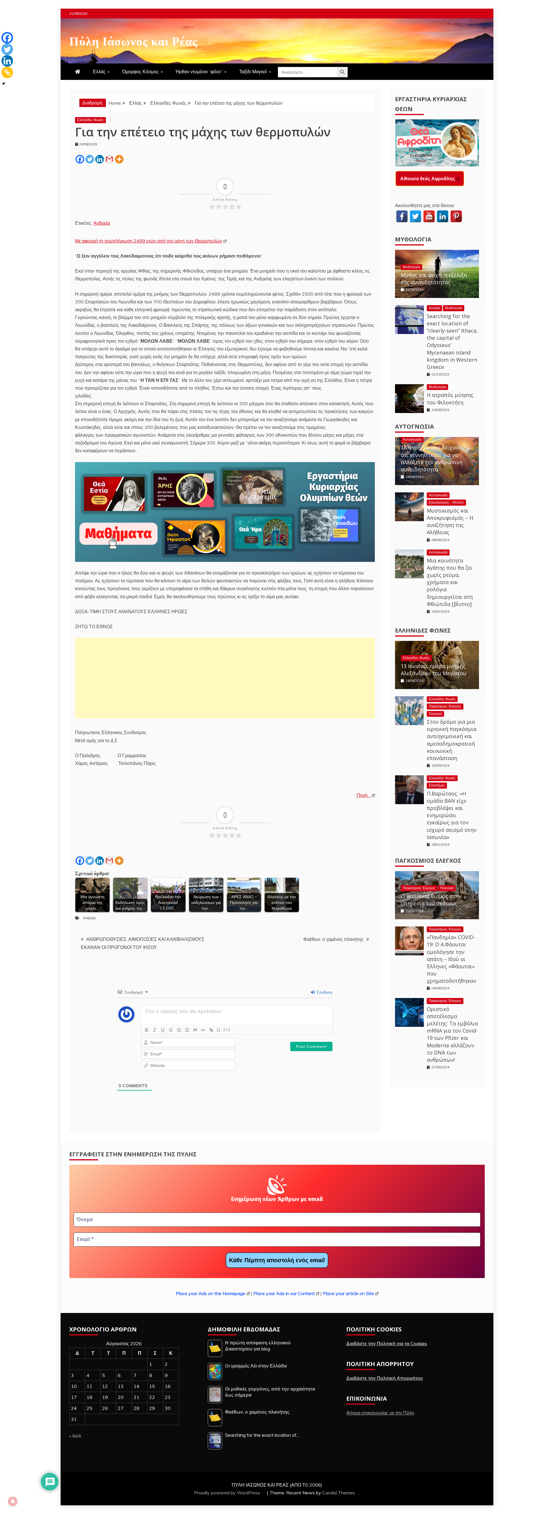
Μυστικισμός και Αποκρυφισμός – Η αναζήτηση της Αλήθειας (450, 521)
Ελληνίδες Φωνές (90, 120)
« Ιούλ (75, 1436)
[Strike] (171, 1030)
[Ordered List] (179, 1030)
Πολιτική (435, 714)
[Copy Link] (7, 72)
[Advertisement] (225, 678)
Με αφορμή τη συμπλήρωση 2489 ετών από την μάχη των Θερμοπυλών (148, 241)
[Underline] (163, 1030)
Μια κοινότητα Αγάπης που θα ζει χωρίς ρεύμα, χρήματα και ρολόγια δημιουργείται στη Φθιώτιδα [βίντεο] (450, 582)
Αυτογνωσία (414, 426)
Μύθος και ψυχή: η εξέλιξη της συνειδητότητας (434, 278)
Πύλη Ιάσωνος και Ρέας (133, 40)
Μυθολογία (413, 239)
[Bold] (147, 1030)
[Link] (211, 1030)
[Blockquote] (195, 1030)
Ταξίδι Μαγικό (253, 71)
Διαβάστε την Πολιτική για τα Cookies (386, 1343)
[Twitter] (89, 159)
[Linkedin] (99, 159)
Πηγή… (364, 795)
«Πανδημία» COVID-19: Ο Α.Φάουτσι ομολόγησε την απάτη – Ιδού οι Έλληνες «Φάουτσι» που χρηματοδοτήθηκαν (451, 959)
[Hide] (3, 83)
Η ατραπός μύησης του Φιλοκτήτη (450, 398)
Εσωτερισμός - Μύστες (446, 502)
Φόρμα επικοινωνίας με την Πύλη (380, 1413)
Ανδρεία (101, 223)
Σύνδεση (323, 992)
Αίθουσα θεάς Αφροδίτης (427, 178)
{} (219, 1029)
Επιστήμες (437, 785)
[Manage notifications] (12, 1501)
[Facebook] (80, 159)
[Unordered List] (187, 1030)
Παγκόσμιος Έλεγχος (445, 706)
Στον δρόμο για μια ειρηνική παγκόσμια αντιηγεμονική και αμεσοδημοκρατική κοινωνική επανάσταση (451, 739)
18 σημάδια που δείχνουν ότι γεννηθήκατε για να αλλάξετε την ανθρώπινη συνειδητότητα (433, 458)
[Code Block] (203, 1030)
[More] (119, 159)
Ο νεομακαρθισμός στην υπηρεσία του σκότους (431, 900)
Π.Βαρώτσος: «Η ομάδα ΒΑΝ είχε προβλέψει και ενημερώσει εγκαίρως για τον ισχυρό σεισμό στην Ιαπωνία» (451, 815)
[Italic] (155, 1030)
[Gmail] (109, 159)
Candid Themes (338, 1493)
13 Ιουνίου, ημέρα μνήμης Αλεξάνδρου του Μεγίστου (433, 670)
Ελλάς (99, 71)
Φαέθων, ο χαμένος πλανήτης (333, 939)
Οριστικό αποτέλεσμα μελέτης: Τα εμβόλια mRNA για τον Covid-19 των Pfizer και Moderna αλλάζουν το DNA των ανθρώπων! (452, 1034)
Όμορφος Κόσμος (140, 71)
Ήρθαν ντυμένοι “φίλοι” (198, 71)
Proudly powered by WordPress (227, 1493)
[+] (227, 1029)
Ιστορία (434, 308)
